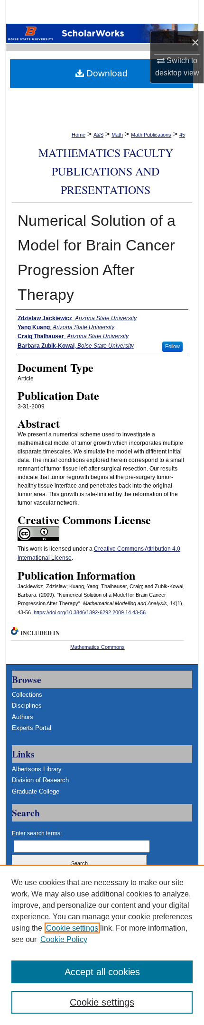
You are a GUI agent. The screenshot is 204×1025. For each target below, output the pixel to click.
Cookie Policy (63, 939)
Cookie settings (72, 928)
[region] (102, 945)
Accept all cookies (102, 972)
